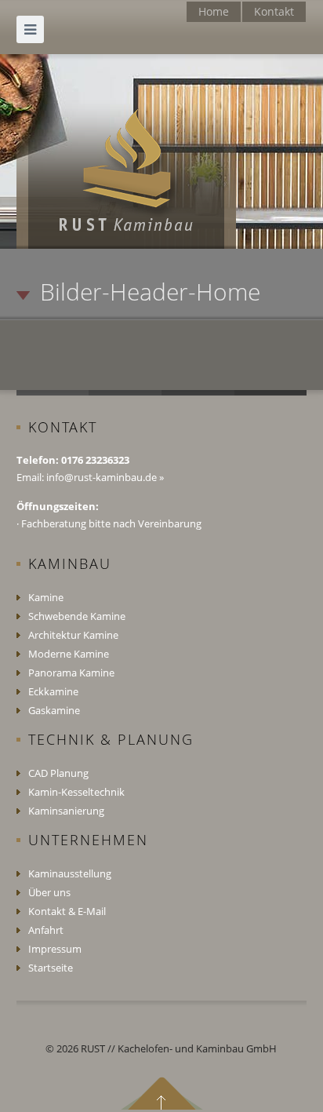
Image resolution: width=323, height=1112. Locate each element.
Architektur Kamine (73, 635)
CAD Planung (58, 773)
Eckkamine (53, 691)
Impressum (55, 949)
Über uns (49, 892)
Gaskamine (54, 710)
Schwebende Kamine (76, 616)
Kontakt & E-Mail (67, 911)
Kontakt (274, 11)
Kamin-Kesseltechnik (76, 792)
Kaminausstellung (69, 873)
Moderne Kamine (68, 654)
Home (213, 11)
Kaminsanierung (66, 811)
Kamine (46, 597)
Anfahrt (46, 930)
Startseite (50, 968)
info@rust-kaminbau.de (102, 477)
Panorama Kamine (71, 672)
